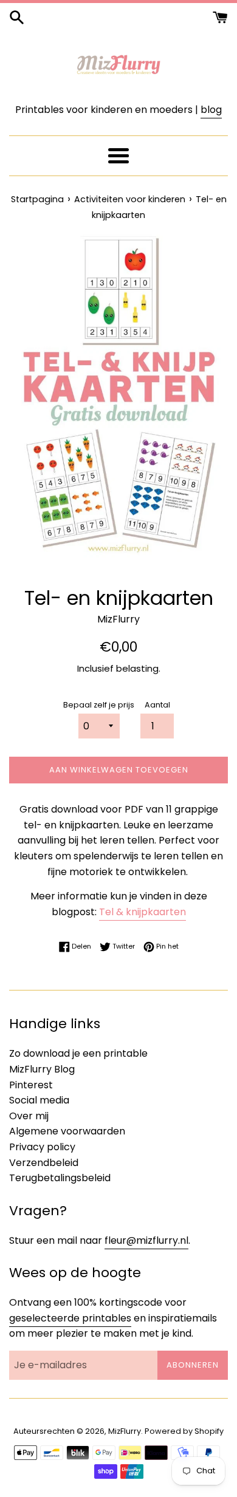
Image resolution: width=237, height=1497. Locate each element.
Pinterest (31, 1085)
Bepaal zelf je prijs (98, 705)
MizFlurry (124, 1431)
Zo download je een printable (78, 1053)
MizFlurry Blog (42, 1069)
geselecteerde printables (70, 1318)
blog (211, 110)
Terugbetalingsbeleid (60, 1178)
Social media (39, 1100)
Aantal (157, 705)
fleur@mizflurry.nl (146, 1240)
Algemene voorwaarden (67, 1131)
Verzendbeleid (43, 1163)
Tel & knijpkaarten (142, 912)
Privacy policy (42, 1147)
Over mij (29, 1116)
